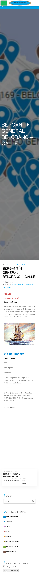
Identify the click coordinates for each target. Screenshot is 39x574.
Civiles (7, 527)
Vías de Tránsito (12, 517)
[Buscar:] (19, 501)
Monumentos (11, 551)
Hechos (8, 536)
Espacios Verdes (12, 546)
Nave (22, 284)
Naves (7, 532)
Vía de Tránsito (29, 284)
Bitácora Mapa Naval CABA (16, 265)
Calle (18, 284)
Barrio (14, 284)
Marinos (9, 522)
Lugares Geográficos (12, 542)
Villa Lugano (7, 287)
